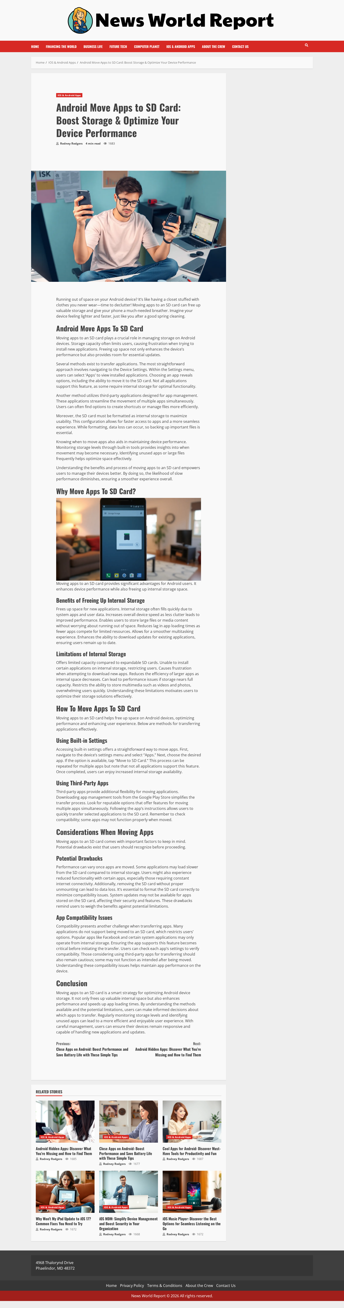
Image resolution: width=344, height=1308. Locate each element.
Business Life (93, 46)
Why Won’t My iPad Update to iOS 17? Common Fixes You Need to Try (65, 1192)
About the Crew (213, 46)
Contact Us (240, 46)
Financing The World (61, 46)
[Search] (306, 45)
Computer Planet (146, 46)
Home (35, 46)
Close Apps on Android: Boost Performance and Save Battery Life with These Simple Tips (92, 1049)
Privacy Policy (132, 1285)
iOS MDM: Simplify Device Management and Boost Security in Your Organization (128, 1192)
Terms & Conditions (164, 1285)
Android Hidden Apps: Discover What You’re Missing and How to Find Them (168, 1049)
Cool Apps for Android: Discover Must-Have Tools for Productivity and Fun (192, 1122)
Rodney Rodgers (71, 143)
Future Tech (118, 46)
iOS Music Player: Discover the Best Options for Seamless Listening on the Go (192, 1192)
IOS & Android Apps (180, 46)
